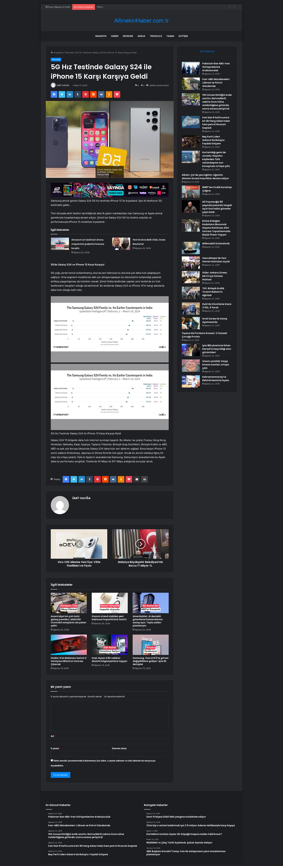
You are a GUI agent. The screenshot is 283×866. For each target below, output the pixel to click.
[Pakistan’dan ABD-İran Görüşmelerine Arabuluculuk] (191, 68)
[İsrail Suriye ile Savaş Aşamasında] (191, 323)
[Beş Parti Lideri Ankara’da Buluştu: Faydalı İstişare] (191, 141)
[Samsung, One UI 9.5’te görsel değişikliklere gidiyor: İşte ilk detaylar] (151, 645)
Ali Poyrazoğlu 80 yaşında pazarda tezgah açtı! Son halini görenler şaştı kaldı (217, 207)
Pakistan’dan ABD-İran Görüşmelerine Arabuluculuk (216, 67)
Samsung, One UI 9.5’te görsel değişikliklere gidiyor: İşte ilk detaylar (150, 661)
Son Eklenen (207, 51)
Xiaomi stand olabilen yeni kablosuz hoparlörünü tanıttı (109, 618)
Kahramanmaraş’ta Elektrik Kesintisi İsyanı (215, 378)
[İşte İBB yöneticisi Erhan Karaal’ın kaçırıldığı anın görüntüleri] (191, 350)
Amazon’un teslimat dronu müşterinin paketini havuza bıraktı (87, 244)
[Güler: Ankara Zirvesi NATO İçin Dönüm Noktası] (191, 277)
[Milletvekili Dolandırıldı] (191, 248)
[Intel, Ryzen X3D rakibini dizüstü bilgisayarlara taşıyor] (110, 645)
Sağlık (141, 36)
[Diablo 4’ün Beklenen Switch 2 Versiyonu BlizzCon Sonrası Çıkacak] (69, 645)
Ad (53, 736)
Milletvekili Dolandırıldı (216, 243)
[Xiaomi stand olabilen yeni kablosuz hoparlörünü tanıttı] (110, 603)
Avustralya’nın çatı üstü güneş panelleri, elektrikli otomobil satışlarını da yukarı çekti (68, 621)
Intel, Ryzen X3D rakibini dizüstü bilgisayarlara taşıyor (109, 659)
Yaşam (170, 36)
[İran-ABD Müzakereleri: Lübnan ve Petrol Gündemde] (191, 84)
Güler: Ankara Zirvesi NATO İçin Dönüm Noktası (214, 276)
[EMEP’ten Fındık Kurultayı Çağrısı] (191, 192)
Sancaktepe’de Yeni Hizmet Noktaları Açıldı (216, 259)
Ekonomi (128, 36)
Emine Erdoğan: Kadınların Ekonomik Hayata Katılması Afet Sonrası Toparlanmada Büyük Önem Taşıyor (216, 227)
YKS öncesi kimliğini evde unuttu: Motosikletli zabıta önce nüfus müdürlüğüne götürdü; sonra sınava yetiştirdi (153, 7)
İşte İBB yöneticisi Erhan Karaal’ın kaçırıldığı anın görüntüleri (216, 349)
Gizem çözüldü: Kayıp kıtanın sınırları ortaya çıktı (215, 365)
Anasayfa (100, 36)
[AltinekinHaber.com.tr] (141, 21)
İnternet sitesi (119, 748)
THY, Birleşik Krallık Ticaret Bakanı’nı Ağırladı (213, 292)
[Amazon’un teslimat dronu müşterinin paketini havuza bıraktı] (60, 244)
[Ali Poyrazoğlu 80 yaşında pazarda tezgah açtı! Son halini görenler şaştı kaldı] (191, 206)
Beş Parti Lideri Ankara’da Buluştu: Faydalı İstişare (213, 140)
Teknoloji (156, 36)
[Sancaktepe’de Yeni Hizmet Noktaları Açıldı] (191, 262)
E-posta (56, 748)
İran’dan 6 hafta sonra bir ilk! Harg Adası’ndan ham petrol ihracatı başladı (216, 122)
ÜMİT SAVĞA (63, 85)
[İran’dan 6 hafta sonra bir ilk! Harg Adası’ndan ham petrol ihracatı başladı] (191, 122)
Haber (114, 36)
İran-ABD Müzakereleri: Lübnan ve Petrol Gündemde (216, 83)
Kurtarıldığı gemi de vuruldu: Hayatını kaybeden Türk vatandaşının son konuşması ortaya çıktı (216, 159)
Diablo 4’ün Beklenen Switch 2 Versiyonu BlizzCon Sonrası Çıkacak (68, 661)
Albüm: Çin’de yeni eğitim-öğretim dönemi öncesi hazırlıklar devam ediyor (205, 176)
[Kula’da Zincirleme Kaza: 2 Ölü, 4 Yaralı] (191, 308)
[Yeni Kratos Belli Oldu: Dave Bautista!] (121, 244)
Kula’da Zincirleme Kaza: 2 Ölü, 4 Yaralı (217, 305)
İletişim (183, 36)
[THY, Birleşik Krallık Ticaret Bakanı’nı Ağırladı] (191, 293)
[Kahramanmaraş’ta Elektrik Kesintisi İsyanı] (191, 381)
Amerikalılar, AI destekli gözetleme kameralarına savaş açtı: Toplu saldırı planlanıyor (148, 621)
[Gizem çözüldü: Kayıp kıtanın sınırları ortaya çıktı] (191, 366)
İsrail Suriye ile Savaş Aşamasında (214, 320)
